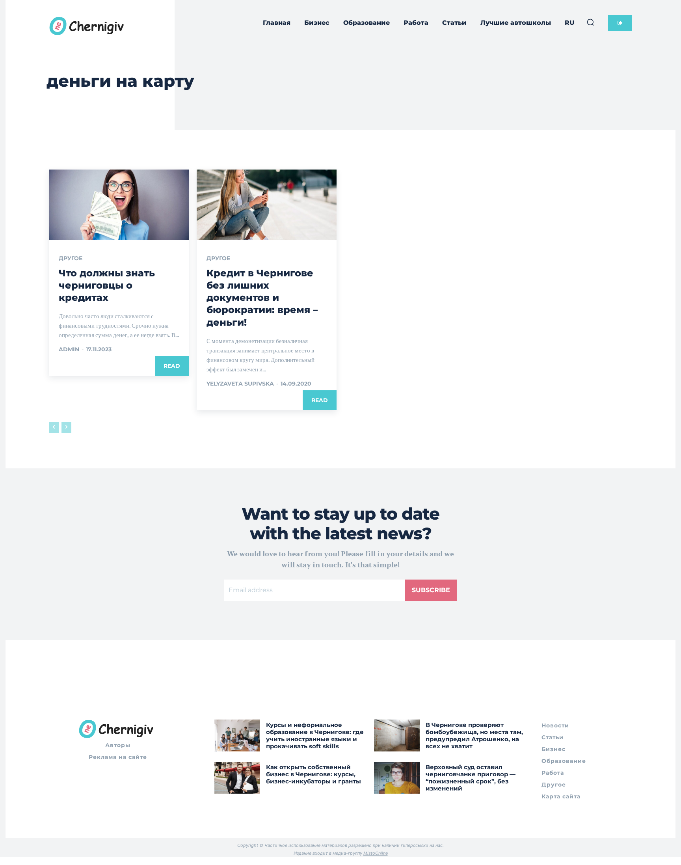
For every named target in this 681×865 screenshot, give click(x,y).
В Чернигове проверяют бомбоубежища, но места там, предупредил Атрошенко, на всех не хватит (474, 735)
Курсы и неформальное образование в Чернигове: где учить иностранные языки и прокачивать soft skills (315, 735)
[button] (590, 22)
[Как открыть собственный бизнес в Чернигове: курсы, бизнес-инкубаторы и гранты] (237, 778)
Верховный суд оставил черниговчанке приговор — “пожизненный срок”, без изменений (470, 777)
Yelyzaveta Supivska (240, 383)
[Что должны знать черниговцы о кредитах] (119, 205)
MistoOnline (375, 853)
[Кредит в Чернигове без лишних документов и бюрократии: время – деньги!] (267, 205)
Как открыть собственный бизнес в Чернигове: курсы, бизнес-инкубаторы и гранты (313, 774)
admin (69, 349)
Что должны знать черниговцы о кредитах (107, 285)
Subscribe (431, 590)
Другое (70, 258)
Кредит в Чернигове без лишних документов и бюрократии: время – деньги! (262, 297)
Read (172, 365)
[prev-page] (54, 427)
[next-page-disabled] (66, 427)
